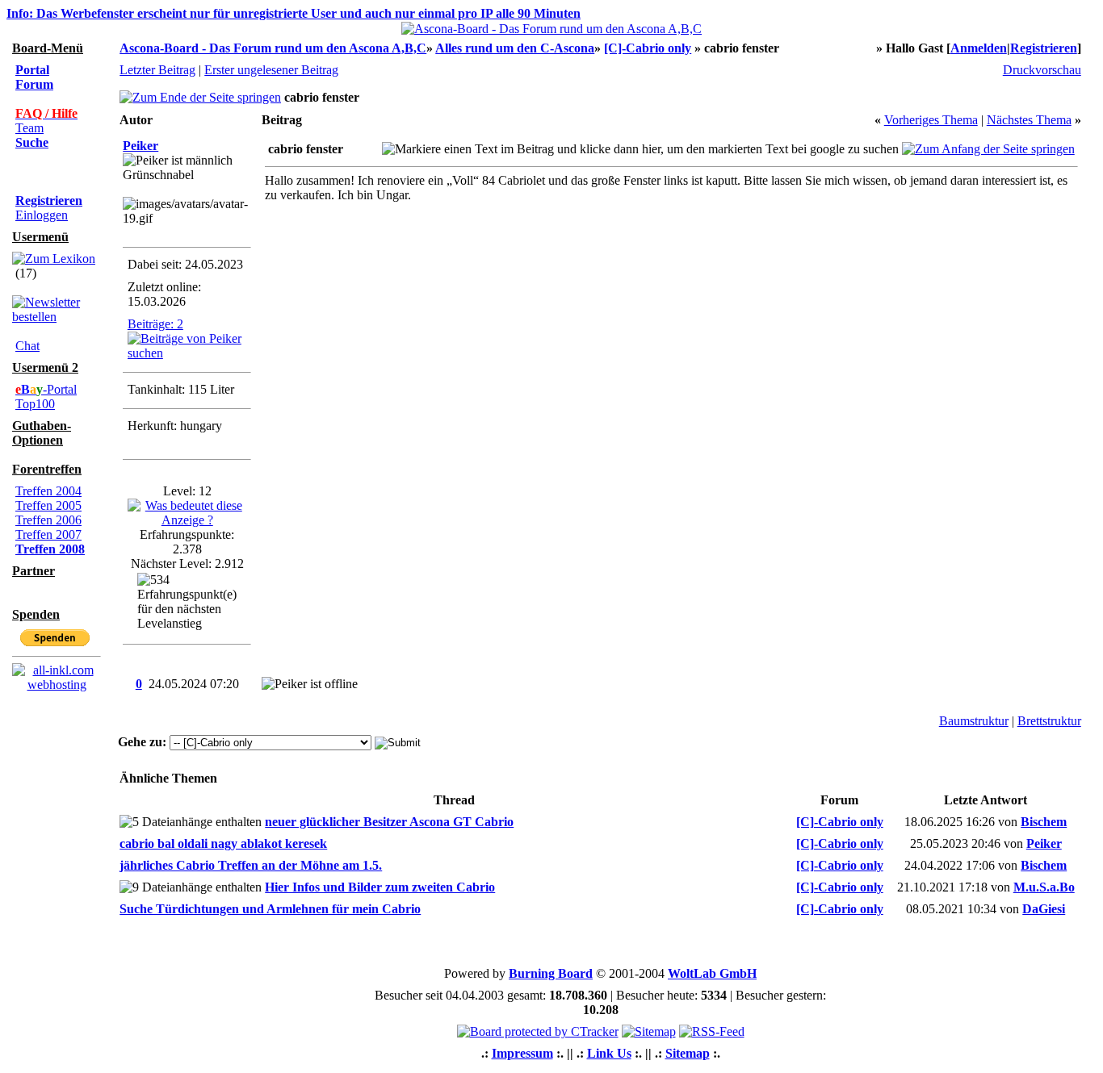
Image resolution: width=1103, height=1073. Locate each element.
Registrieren (1043, 48)
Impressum (522, 1053)
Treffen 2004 (48, 491)
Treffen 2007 (48, 534)
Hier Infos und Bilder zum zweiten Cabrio (380, 887)
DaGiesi (1043, 909)
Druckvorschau (1042, 70)
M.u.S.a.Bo (1044, 887)
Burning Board (551, 973)
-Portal (46, 389)
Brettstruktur (1049, 721)
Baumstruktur (974, 721)
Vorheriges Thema (931, 120)
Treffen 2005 (48, 505)
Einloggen (41, 215)
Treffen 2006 (48, 520)
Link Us (609, 1053)
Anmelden (978, 48)
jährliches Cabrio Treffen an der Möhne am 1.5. (251, 865)
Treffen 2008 (50, 549)
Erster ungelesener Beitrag (271, 70)
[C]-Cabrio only (647, 48)
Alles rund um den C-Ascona (514, 48)
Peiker (140, 145)
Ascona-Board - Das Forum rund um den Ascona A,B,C (273, 48)
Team (29, 128)
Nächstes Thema (1029, 120)
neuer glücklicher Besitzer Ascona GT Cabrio (389, 822)
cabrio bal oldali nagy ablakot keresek (223, 843)
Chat (27, 346)
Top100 (35, 404)
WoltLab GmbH (712, 973)
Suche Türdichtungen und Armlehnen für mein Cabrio (270, 909)
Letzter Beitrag (157, 70)
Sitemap (687, 1053)
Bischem (1044, 822)
